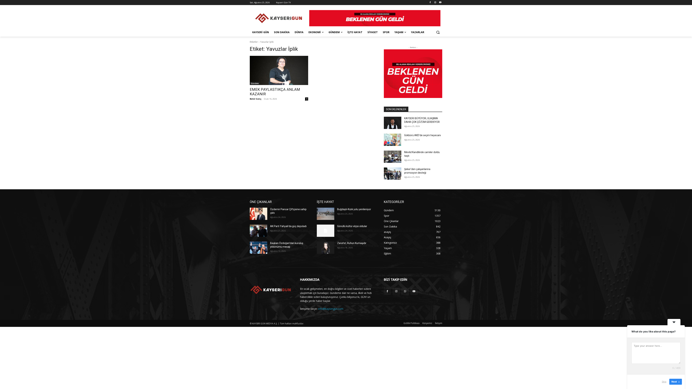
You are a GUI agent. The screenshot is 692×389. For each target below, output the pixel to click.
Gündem (255, 83)
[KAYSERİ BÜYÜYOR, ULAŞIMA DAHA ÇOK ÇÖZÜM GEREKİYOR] (392, 123)
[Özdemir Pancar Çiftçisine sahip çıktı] (258, 214)
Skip (664, 381)
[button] (438, 32)
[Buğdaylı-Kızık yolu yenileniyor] (325, 214)
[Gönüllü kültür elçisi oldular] (325, 231)
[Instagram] (435, 3)
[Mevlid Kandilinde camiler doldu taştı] (392, 157)
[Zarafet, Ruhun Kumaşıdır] (325, 248)
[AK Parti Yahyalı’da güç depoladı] (258, 231)
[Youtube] (440, 3)
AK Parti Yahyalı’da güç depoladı (288, 226)
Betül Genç (255, 98)
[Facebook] (430, 3)
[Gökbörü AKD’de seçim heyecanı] (392, 140)
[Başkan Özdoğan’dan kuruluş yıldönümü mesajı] (258, 248)
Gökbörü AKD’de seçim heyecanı (422, 135)
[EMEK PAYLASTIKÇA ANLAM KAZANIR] (279, 70)
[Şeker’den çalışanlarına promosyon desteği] (392, 173)
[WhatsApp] (405, 291)
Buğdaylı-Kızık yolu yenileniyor (354, 209)
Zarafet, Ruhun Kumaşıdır (351, 243)
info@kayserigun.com (330, 308)
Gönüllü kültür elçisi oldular (352, 226)
